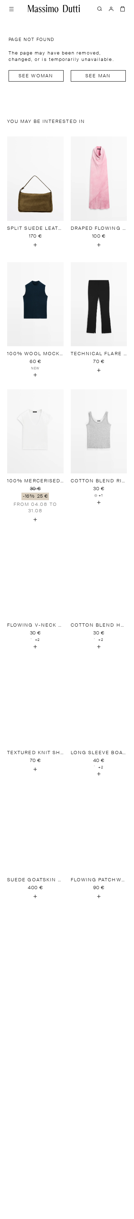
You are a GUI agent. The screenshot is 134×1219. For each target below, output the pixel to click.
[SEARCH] (99, 8)
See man (98, 76)
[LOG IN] (111, 8)
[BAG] (122, 8)
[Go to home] (54, 8)
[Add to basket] (35, 245)
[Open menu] (11, 8)
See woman (36, 76)
